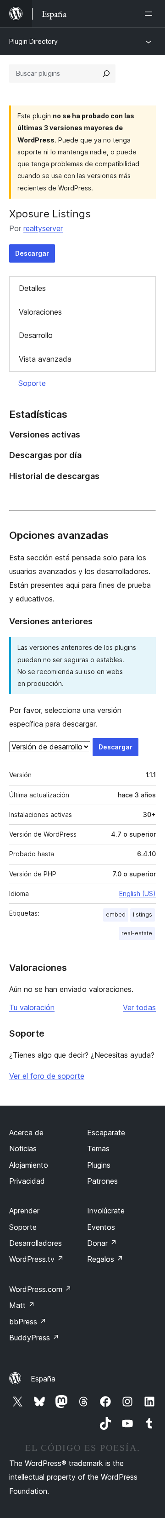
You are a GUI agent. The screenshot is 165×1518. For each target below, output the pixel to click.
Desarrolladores (35, 1243)
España (43, 1378)
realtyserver (43, 228)
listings (142, 914)
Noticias (23, 1148)
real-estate (136, 933)
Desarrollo (36, 335)
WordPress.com (40, 1289)
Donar (102, 1243)
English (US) (137, 893)
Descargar (32, 253)
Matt (22, 1305)
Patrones (102, 1181)
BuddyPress (34, 1337)
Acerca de (26, 1132)
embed (116, 914)
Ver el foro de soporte (46, 1076)
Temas (98, 1148)
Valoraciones (40, 311)
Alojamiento (28, 1165)
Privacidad (27, 1181)
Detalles (32, 288)
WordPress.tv (36, 1259)
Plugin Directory (33, 41)
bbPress (27, 1321)
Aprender (24, 1210)
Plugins (98, 1165)
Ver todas (139, 1007)
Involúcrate (106, 1210)
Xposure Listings (50, 214)
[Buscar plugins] (106, 73)
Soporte (32, 383)
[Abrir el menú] (150, 13)
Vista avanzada (45, 359)
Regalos (105, 1259)
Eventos (101, 1227)
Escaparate (106, 1132)
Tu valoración (32, 1007)
